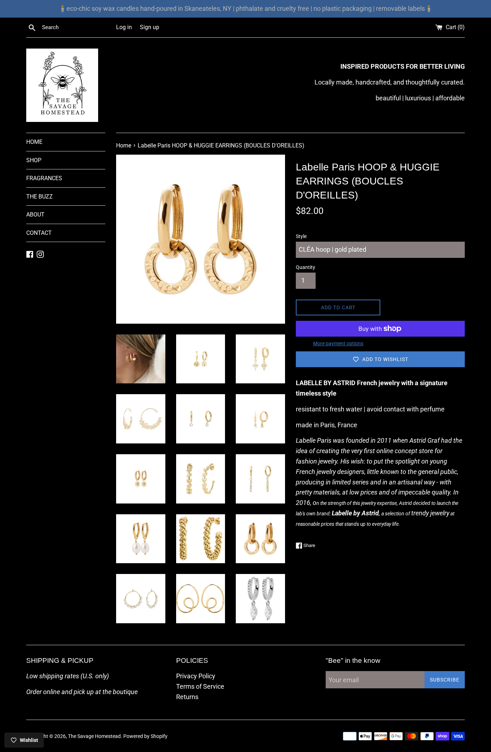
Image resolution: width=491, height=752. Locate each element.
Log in (124, 27)
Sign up (149, 27)
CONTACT (39, 232)
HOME (34, 141)
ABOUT (35, 214)
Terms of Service (200, 686)
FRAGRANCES (44, 178)
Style (301, 236)
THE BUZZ (39, 196)
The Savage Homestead (94, 736)
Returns (187, 697)
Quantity (305, 267)
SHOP (33, 160)
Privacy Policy (195, 676)
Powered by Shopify (145, 736)
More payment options (338, 343)
